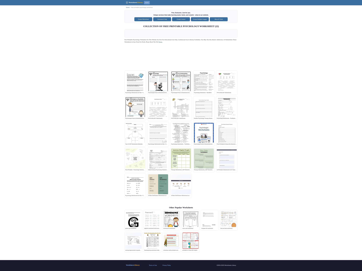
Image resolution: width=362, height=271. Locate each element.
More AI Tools (219, 19)
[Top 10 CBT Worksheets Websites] (135, 137)
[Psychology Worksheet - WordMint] (204, 84)
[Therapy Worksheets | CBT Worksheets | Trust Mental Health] (181, 163)
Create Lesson (181, 19)
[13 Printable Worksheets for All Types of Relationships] (227, 163)
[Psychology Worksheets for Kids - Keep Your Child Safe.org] (135, 84)
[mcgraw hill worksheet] (209, 221)
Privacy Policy (167, 265)
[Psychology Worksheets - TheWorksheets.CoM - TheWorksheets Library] (227, 110)
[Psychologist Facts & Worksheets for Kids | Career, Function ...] (158, 84)
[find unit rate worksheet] (228, 221)
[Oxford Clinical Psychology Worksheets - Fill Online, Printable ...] (158, 161)
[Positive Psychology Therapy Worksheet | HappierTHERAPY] (204, 110)
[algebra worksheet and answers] (152, 221)
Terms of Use (153, 265)
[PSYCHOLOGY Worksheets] (227, 85)
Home (147, 2)
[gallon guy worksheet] (133, 221)
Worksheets (133, 265)
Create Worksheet (143, 19)
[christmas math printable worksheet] (171, 240)
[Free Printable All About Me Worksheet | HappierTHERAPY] (227, 138)
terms (160, 42)
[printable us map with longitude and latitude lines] (190, 241)
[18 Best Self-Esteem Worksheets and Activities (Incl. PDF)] (158, 184)
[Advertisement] (181, 57)
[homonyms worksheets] (171, 221)
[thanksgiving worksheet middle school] (152, 243)
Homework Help (162, 19)
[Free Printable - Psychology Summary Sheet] (135, 158)
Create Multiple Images (200, 19)
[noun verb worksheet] (190, 219)
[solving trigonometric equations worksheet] (133, 240)
